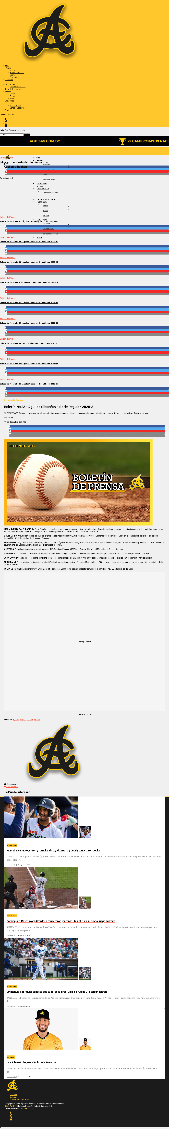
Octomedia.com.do (28, 1108)
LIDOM (30, 719)
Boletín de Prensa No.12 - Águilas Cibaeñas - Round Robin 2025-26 (29, 384)
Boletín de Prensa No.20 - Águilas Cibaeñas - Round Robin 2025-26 (29, 221)
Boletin (23, 719)
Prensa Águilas (11, 865)
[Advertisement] (74, 196)
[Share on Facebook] (87, 167)
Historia (13, 103)
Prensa (8, 68)
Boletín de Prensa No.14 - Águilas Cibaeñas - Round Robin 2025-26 (29, 343)
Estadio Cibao (15, 105)
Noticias (13, 70)
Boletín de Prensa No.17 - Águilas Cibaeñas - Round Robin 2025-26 (29, 282)
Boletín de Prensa (17, 72)
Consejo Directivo (17, 108)
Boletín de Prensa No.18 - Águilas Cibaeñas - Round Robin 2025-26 (29, 262)
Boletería (13, 1097)
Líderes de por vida (17, 87)
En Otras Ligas (15, 77)
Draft (7, 110)
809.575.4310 (11, 1106)
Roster (7, 82)
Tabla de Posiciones (13, 89)
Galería (12, 98)
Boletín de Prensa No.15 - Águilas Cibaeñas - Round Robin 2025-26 (29, 323)
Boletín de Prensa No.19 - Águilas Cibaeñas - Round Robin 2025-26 (29, 242)
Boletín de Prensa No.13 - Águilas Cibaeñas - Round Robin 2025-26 (29, 363)
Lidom (12, 75)
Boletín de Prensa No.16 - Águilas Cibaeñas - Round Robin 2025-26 (29, 302)
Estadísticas (10, 84)
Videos (12, 94)
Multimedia (9, 91)
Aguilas (16, 719)
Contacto (13, 1094)
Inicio (7, 65)
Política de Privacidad (19, 1099)
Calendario (9, 79)
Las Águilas (9, 101)
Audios (12, 96)
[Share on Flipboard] (87, 171)
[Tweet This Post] (87, 169)
